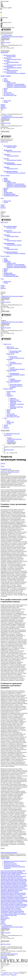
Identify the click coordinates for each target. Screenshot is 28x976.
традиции (19, 909)
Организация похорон (13, 62)
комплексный (15, 882)
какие (2, 880)
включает (14, 872)
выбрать (18, 873)
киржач (12, 880)
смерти (2, 907)
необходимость (7, 886)
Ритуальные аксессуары (10, 95)
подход (15, 894)
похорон (20, 895)
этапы (15, 915)
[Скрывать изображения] (1, 21)
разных (7, 902)
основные (24, 888)
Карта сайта (4, 956)
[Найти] (2, 967)
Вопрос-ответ (7, 100)
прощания (19, 901)
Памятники (7, 81)
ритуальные (10, 904)
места (20, 884)
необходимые (15, 886)
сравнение (8, 908)
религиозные (12, 902)
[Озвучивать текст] (2, 24)
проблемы (3, 901)
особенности (4, 890)
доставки (8, 877)
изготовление (18, 879)
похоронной (24, 897)
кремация (8, 883)
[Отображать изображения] (1, 19)
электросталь (7, 915)
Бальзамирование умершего (14, 67)
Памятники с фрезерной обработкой (16, 87)
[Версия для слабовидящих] (3, 212)
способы (3, 908)
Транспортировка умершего (14, 65)
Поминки (6, 69)
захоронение (4, 879)
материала (3, 884)
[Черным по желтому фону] (1, 14)
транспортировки (19, 911)
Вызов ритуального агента (14, 59)
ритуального (19, 902)
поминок (3, 895)
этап (12, 915)
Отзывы (6, 102)
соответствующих (9, 907)
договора (10, 876)
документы (23, 876)
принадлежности (16, 900)
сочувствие (17, 907)
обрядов (3, 887)
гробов (8, 875)
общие (11, 887)
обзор (25, 886)
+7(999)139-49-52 (7, 35)
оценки (16, 890)
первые (12, 893)
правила (22, 898)
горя (2, 875)
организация (11, 888)
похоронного (10, 897)
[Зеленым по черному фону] (1, 16)
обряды (7, 887)
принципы (24, 900)
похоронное (17, 897)
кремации (3, 883)
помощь (8, 895)
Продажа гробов (11, 56)
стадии (13, 908)
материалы (16, 884)
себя (13, 905)
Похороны (7, 60)
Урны (5, 91)
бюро (23, 870)
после (16, 895)
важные (3, 872)
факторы (7, 914)
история (24, 879)
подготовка (4, 894)
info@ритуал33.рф (5, 42)
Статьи (3, 106)
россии (2, 905)
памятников (16, 891)
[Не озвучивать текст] (1, 26)
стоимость (18, 908)
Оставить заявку (5, 50)
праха (2, 900)
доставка (3, 877)
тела (15, 909)
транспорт (11, 911)
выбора (14, 873)
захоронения (11, 879)
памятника (3, 891)
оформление (11, 890)
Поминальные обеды (12, 70)
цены (18, 914)
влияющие (20, 872)
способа (23, 907)
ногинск (21, 886)
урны (19, 912)
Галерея (3, 105)
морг (2, 886)
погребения (22, 893)
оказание (15, 887)
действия (18, 875)
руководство (8, 905)
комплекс (8, 882)
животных (13, 877)
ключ (25, 880)
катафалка (6, 880)
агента (2, 870)
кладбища (21, 880)
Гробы (5, 78)
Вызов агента (7, 58)
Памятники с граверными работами (16, 85)
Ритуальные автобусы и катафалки (16, 73)
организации (4, 888)
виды (10, 872)
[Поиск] (2, 109)
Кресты (6, 88)
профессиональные (11, 901)
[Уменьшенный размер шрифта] (1, 2)
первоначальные (5, 893)
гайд (25, 873)
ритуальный (17, 904)
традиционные (4, 911)
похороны (17, 898)
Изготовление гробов (9, 55)
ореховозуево (18, 888)
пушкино (24, 901)
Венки (5, 89)
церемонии (23, 914)
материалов (9, 884)
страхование (4, 909)
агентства (6, 870)
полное (19, 894)
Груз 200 (6, 63)
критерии (14, 883)
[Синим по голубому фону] (1, 12)
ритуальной (4, 904)
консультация (22, 882)
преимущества (8, 900)
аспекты (12, 870)
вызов (22, 873)
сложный (16, 905)
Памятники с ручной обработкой (15, 84)
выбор (9, 873)
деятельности (4, 876)
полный (23, 894)
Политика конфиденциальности (9, 953)
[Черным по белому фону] (1, 9)
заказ (18, 877)
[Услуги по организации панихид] (10, 471)
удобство (10, 912)
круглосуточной (21, 883)
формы (11, 914)
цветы (15, 914)
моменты (24, 884)
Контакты (4, 107)
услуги (2, 914)
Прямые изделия (11, 82)
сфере (8, 909)
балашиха (19, 870)
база (15, 870)
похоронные (4, 898)
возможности (4, 873)
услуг (22, 912)
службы (25, 905)
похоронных (10, 898)
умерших (15, 912)
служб (21, 905)
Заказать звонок (5, 39)
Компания (3, 919)
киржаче (16, 880)
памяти (21, 890)
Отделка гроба (7, 92)
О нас (2, 98)
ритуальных (24, 904)
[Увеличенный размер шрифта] (2, 6)
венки (6, 872)
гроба (4, 875)
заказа (21, 877)
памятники (9, 891)
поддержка (10, 894)
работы (2, 902)
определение (21, 887)
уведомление (4, 912)
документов (16, 876)
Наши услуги (4, 52)
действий (12, 875)
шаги (2, 915)
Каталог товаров (6, 76)
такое (12, 909)
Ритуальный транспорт (10, 71)
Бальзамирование (8, 66)
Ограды (6, 80)
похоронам (3, 897)
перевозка (16, 893)
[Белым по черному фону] (1, 11)
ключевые (3, 882)
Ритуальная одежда (9, 94)
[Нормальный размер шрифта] (2, 4)
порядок (12, 895)
